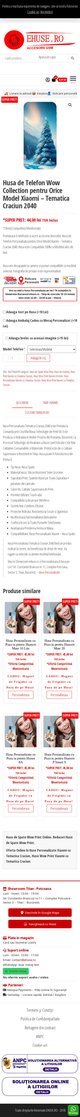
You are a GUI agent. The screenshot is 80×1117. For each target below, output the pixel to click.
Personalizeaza (20, 694)
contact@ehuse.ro (24, 960)
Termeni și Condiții (40, 1010)
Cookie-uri (33, 11)
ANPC (40, 1036)
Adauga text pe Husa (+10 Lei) (26, 312)
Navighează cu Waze (42, 924)
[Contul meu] (48, 79)
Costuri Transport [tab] (37, 412)
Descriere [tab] (22, 402)
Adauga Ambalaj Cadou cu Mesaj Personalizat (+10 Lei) (40, 323)
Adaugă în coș (38, 358)
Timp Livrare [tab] (50, 402)
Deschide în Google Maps (42, 913)
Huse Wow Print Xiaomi (44, 376)
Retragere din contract (40, 1027)
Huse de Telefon (62, 372)
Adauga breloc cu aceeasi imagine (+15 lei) (38, 338)
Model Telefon (13, 349)
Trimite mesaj (17, 971)
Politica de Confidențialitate (40, 1019)
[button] (70, 104)
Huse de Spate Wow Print (41, 372)
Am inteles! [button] (46, 11)
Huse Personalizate (49, 572)
